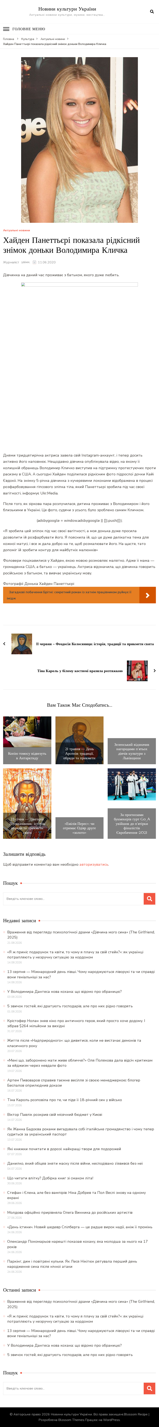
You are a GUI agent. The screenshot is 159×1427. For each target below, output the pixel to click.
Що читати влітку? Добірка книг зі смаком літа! (50, 1178)
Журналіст (11, 262)
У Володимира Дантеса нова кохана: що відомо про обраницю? (64, 991)
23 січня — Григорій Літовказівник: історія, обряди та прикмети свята (27, 826)
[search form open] (152, 12)
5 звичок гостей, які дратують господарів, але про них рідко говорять (70, 1006)
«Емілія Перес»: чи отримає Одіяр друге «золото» (79, 828)
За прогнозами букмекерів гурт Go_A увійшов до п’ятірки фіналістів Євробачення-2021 (132, 823)
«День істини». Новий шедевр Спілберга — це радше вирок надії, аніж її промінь (79, 1227)
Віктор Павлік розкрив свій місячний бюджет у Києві (54, 1114)
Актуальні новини (16, 230)
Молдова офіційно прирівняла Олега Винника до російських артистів (69, 1212)
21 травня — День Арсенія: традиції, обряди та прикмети (79, 753)
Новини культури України (67, 8)
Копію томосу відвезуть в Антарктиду (27, 755)
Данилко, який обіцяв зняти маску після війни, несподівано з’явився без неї (75, 1163)
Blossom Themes (71, 1420)
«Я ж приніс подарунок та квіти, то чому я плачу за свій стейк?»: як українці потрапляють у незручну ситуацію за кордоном (75, 955)
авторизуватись (94, 864)
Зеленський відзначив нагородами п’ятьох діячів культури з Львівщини (131, 751)
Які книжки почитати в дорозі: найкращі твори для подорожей (64, 1148)
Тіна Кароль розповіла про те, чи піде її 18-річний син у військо (64, 1099)
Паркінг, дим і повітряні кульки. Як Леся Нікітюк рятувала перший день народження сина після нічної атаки (72, 1264)
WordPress (111, 1420)
